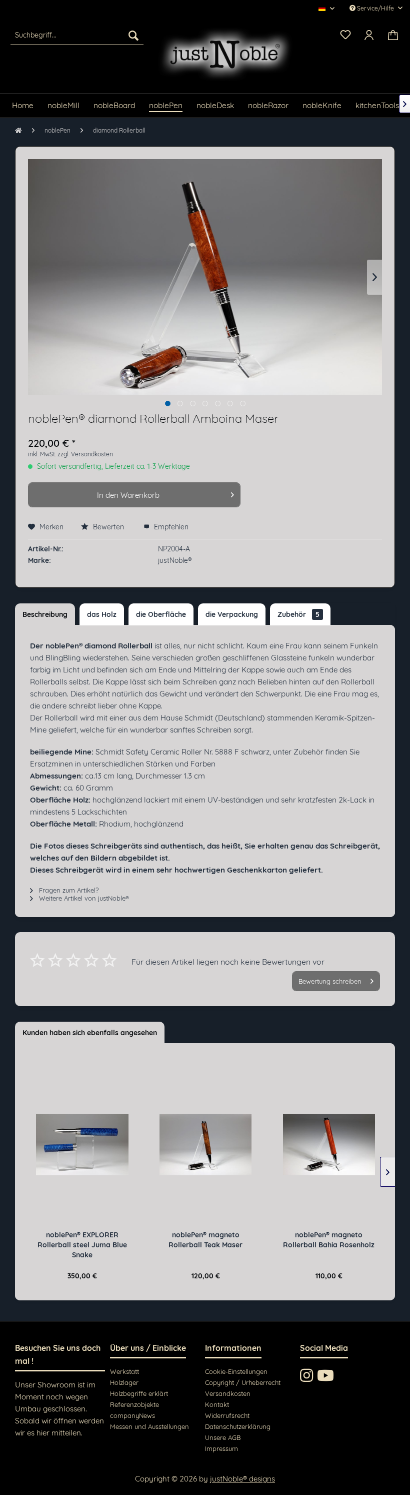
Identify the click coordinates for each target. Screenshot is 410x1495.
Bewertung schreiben (330, 981)
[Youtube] (325, 1375)
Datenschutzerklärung (237, 1426)
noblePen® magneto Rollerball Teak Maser (205, 1239)
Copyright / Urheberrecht (242, 1382)
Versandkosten (227, 1393)
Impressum (221, 1448)
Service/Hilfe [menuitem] (376, 8)
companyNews (132, 1415)
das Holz (101, 614)
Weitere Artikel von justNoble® (83, 898)
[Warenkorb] (394, 35)
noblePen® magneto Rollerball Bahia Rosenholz (328, 1239)
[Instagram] (306, 1375)
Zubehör (299, 614)
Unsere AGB (222, 1437)
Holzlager (124, 1382)
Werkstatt (124, 1371)
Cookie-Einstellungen (236, 1371)
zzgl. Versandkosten (85, 454)
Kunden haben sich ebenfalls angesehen (89, 1032)
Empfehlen (170, 526)
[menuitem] (77, 35)
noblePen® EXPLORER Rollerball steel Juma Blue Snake (82, 1244)
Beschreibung (45, 614)
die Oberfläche (161, 614)
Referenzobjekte (134, 1404)
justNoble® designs (242, 1478)
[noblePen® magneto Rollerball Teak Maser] (206, 1145)
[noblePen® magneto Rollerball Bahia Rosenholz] (329, 1145)
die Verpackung (232, 614)
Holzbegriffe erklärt (139, 1393)
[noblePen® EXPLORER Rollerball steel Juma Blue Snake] (82, 1145)
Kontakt (217, 1404)
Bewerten (108, 526)
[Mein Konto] (370, 35)
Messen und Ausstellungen (149, 1426)
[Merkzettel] (345, 34)
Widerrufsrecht (227, 1415)
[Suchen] (134, 35)
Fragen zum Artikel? (67, 890)
